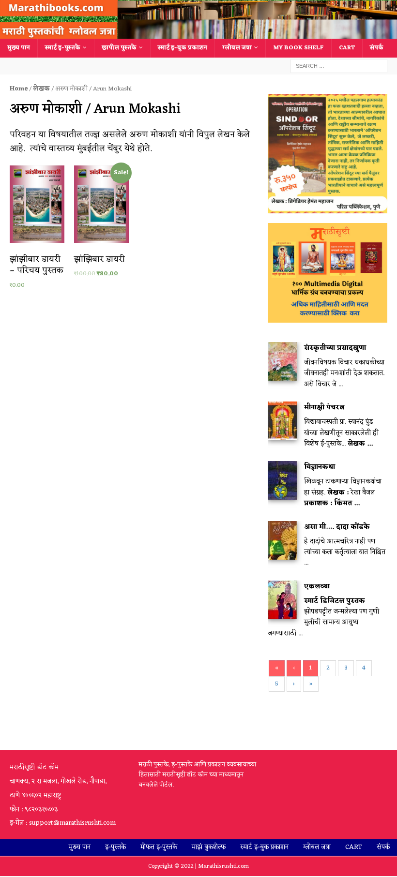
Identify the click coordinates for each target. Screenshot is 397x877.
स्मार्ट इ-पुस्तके (62, 48)
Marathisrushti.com (223, 866)
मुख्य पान (18, 48)
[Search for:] (338, 66)
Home (19, 88)
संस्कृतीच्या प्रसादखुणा (335, 348)
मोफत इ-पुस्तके (158, 847)
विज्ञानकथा (319, 467)
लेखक (41, 88)
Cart (347, 48)
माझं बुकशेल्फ (209, 847)
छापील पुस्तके (119, 48)
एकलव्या (317, 586)
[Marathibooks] (198, 33)
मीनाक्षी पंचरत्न (324, 407)
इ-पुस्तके (115, 847)
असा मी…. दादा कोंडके (337, 527)
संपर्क (376, 48)
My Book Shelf (298, 48)
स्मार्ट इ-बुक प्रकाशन (182, 48)
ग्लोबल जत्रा (237, 48)
